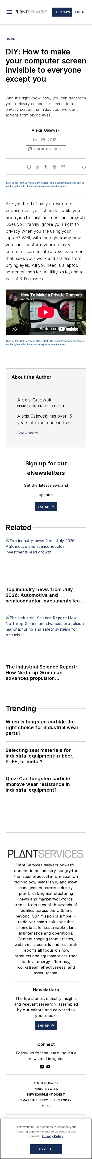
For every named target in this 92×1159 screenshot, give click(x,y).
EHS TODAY (63, 1100)
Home (10, 38)
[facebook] (29, 166)
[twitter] (46, 166)
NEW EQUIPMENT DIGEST (46, 1094)
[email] (63, 166)
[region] (46, 1139)
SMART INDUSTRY (34, 1100)
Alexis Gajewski (46, 130)
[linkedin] (37, 166)
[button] (9, 12)
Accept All (46, 1149)
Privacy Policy (52, 1136)
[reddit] (54, 166)
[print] (84, 166)
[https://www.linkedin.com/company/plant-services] (42, 1066)
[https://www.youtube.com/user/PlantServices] (48, 1066)
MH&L (46, 1106)
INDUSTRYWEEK (46, 1089)
